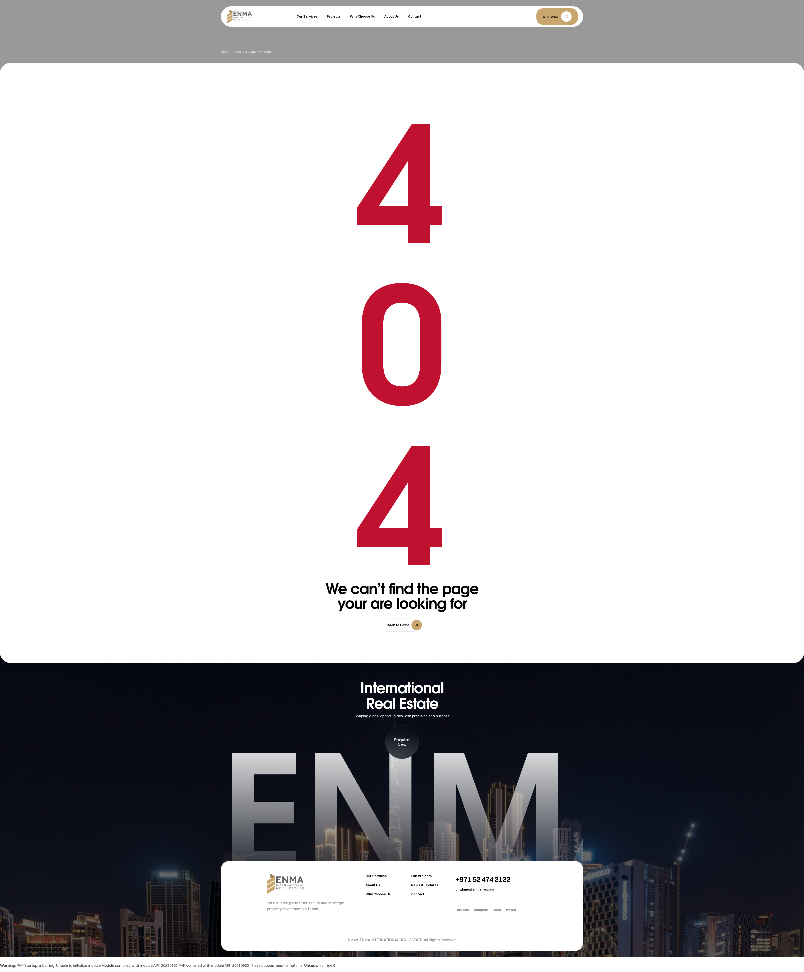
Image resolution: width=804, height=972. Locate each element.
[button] (557, 16)
